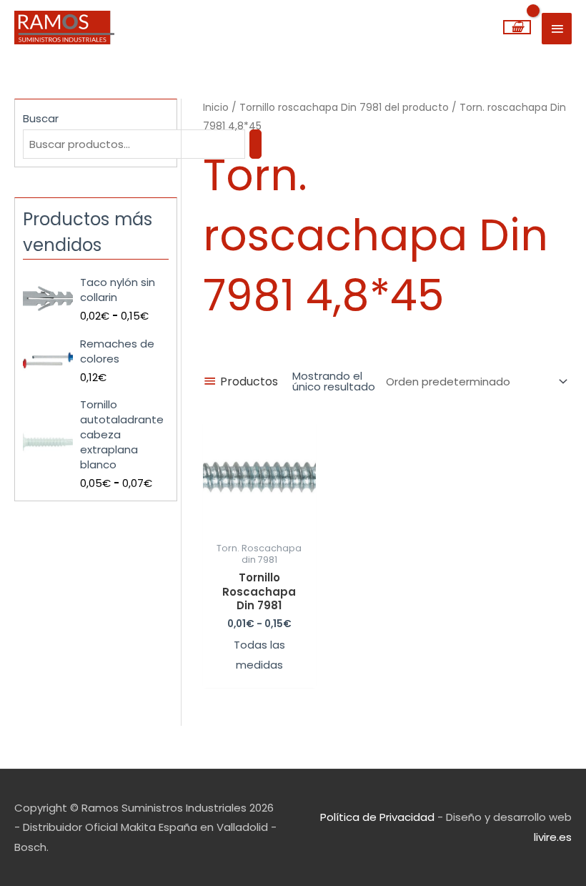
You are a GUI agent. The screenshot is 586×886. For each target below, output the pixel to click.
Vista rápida (259, 522)
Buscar (41, 118)
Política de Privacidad (377, 817)
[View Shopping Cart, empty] (517, 27)
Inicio (216, 107)
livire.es (553, 837)
